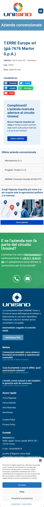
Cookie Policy (16, 504)
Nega (22, 492)
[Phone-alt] (16, 278)
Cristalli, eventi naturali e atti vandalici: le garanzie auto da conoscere (21, 382)
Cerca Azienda (9, 402)
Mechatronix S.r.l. (13, 160)
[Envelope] (27, 278)
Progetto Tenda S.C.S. (15, 170)
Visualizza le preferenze (22, 498)
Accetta (22, 485)
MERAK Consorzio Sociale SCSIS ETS (23, 179)
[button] (40, 460)
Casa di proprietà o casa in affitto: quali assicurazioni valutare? (21, 369)
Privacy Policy (27, 504)
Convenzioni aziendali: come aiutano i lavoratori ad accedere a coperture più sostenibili (21, 355)
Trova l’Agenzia (9, 398)
